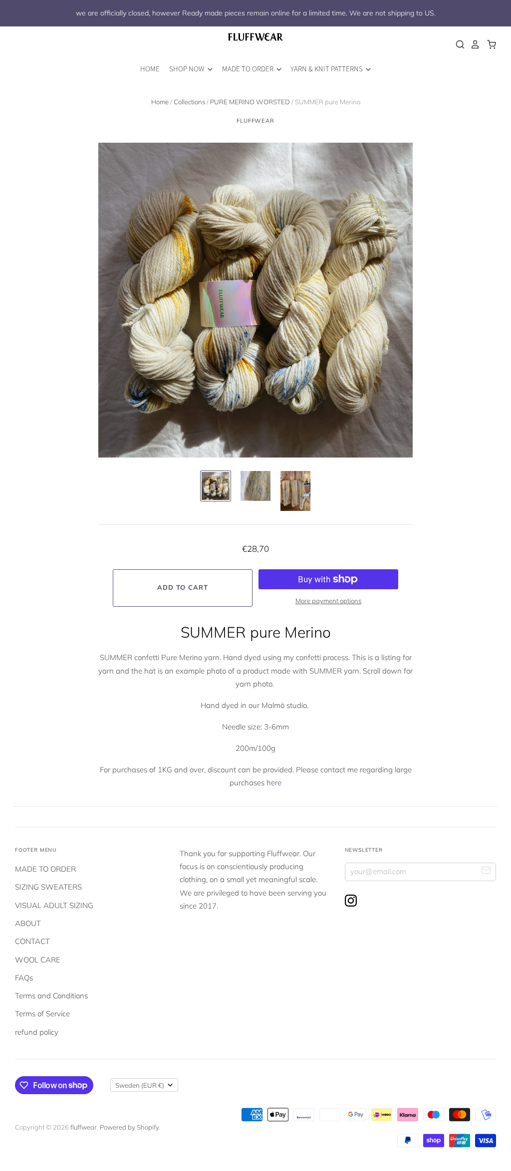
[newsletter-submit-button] (486, 871)
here (273, 782)
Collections (189, 102)
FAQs (24, 977)
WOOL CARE (37, 959)
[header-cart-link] (489, 44)
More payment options (328, 601)
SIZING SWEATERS (48, 887)
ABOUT (28, 923)
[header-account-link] (472, 44)
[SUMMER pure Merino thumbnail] (216, 486)
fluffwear (255, 120)
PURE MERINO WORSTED (250, 102)
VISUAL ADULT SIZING (54, 905)
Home (160, 102)
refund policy (36, 1032)
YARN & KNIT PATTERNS (327, 69)
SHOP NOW (187, 69)
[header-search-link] (457, 44)
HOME (150, 69)
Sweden (139, 1085)
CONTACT (32, 941)
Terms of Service (42, 1013)
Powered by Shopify (129, 1127)
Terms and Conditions (51, 995)
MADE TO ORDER (248, 69)
